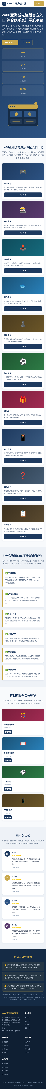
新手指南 (27, 1049)
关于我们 (27, 1053)
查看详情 (8, 732)
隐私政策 (5, 1067)
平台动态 (5, 1053)
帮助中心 (26, 42)
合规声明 (5, 1064)
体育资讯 (5, 1045)
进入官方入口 (10, 42)
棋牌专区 (5, 1042)
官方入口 (39, 4)
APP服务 (27, 1042)
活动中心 (5, 1049)
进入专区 (23, 195)
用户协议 (5, 1071)
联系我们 (5, 1074)
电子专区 (27, 1025)
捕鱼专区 (27, 1028)
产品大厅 (27, 1017)
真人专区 (27, 1021)
